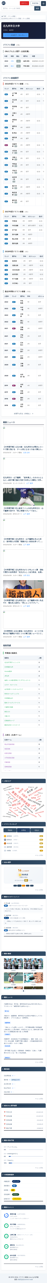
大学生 (23, 830)
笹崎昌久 (7, 1046)
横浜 (14, 1181)
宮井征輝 (9, 1112)
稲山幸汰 (7, 1057)
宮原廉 (9, 840)
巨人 (14, 1199)
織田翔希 (8, 903)
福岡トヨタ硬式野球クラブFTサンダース (17, 680)
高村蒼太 (7, 1181)
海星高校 (7, 749)
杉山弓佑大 (7, 1084)
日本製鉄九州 (8, 667)
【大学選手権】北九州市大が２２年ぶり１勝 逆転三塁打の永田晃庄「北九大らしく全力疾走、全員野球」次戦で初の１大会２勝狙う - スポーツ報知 (23, 572)
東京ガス (7, 711)
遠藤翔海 (7, 1011)
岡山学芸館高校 (9, 744)
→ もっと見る (39, 855)
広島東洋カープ (9, 720)
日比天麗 (7, 1088)
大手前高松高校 (9, 758)
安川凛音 (7, 1199)
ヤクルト (15, 1190)
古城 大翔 (13, 1255)
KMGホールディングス (11, 694)
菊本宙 (6, 1076)
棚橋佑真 (7, 1092)
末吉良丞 (7, 1034)
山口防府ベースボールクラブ (13, 689)
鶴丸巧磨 (9, 1124)
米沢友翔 (9, 843)
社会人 (37, 830)
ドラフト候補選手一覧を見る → (16, 35)
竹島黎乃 (7, 1023)
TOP (4, 16)
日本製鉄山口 (8, 698)
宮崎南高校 (8, 767)
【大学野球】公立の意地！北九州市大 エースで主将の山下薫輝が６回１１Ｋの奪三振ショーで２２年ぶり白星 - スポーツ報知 (23, 633)
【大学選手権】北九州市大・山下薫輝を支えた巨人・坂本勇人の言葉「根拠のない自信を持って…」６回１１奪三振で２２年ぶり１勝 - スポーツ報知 (23, 541)
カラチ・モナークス (10, 685)
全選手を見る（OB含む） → (23, 413)
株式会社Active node (25, 1279)
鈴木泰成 (9, 836)
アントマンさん (12, 1160)
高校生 (10, 830)
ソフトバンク (16, 1194)
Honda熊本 (8, 671)
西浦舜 (24, 875)
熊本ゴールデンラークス (12, 703)
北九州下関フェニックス (12, 662)
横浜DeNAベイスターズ (12, 725)
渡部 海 (12, 1235)
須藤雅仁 (9, 1128)
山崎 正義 (13, 1224)
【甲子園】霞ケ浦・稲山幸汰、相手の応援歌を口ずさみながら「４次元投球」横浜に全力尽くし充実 (23, 1052)
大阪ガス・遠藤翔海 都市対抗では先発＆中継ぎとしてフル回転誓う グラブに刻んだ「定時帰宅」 (23, 1005)
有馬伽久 (9, 847)
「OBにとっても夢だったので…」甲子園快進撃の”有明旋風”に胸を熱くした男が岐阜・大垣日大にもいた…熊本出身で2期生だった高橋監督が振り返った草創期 (23, 1018)
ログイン (24, 3)
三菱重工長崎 (8, 707)
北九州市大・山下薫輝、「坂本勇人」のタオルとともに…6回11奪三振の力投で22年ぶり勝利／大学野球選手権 (23, 480)
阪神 (13, 1186)
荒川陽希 (13, 984)
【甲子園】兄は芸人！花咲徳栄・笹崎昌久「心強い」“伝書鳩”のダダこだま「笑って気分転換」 (22, 1040)
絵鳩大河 (7, 1194)
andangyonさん (12, 1147)
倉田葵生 (13, 970)
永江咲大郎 (7, 1080)
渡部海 (9, 850)
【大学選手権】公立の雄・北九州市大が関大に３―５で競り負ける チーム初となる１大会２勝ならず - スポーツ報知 (23, 449)
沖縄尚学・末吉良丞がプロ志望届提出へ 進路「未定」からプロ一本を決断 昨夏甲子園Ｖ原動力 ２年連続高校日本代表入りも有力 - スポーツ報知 (23, 1029)
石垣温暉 (7, 1190)
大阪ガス (7, 716)
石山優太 (33, 984)
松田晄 (6, 1186)
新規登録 (35, 3)
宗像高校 (7, 762)
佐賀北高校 (8, 753)
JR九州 (6, 676)
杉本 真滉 (13, 1245)
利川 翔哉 (13, 1214)
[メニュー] (43, 3)
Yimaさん (10, 1153)
